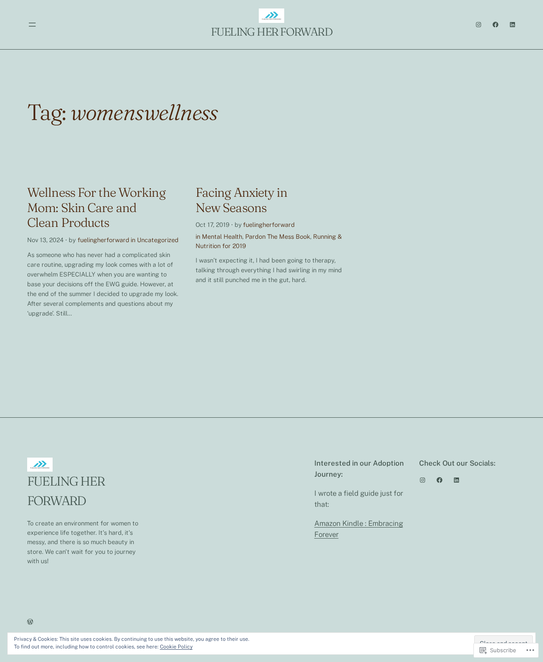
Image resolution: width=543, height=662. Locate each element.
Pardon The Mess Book (277, 236)
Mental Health (222, 236)
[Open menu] (32, 25)
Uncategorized (158, 239)
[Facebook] (495, 24)
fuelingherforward (103, 239)
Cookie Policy (176, 647)
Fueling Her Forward (271, 32)
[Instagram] (478, 24)
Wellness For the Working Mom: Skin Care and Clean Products (96, 207)
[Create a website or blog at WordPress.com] (30, 622)
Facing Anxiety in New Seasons (241, 200)
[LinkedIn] (512, 24)
